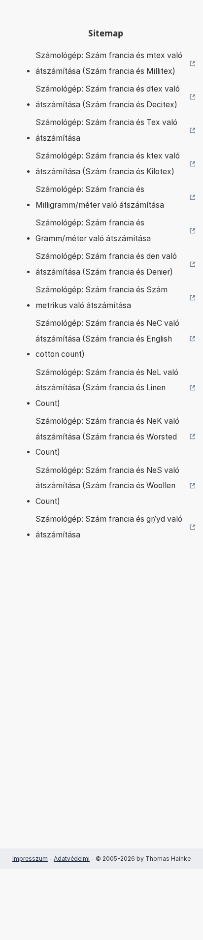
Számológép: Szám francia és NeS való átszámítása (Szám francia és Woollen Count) (107, 486)
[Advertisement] (101, 709)
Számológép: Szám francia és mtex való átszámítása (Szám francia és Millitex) (108, 63)
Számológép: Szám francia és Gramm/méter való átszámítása (93, 230)
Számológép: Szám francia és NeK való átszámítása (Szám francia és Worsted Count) (107, 436)
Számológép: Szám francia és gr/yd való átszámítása (108, 526)
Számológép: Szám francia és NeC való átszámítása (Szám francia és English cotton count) (107, 338)
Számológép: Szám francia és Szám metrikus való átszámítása (101, 297)
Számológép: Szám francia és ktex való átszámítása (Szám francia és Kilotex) (107, 163)
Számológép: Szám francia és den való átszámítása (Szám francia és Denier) (106, 264)
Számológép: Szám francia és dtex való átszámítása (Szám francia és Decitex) (107, 96)
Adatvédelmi (72, 858)
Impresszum (30, 858)
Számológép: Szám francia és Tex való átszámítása (106, 130)
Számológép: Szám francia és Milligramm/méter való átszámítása (99, 197)
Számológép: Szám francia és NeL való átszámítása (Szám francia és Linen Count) (106, 388)
